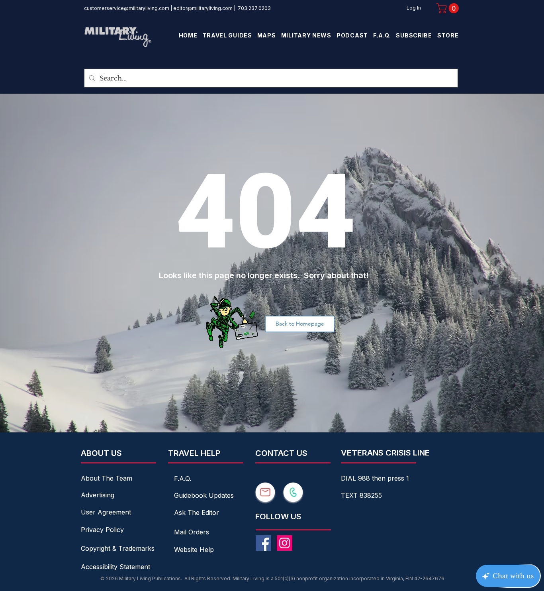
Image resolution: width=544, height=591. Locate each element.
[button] (448, 8)
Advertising (97, 495)
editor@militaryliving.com (203, 8)
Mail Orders (191, 532)
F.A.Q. (182, 479)
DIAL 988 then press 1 (375, 478)
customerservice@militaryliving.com (126, 8)
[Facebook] (263, 543)
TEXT (350, 495)
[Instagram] (284, 543)
